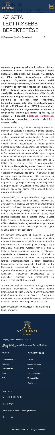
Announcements (34, 364)
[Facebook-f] (4, 417)
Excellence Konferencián (40, 116)
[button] (51, 6)
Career (30, 359)
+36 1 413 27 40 (14, 397)
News (4, 373)
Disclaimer (32, 383)
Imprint (30, 369)
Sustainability (7, 369)
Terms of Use (33, 378)
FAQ (3, 378)
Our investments (8, 359)
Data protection (34, 373)
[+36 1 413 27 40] (3, 397)
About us (5, 364)
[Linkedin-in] (12, 417)
